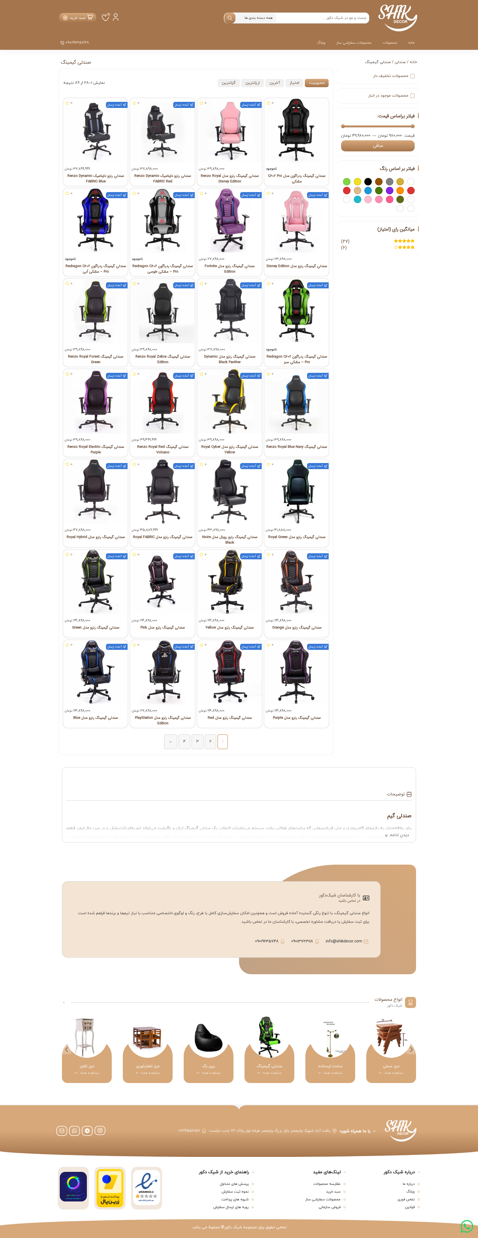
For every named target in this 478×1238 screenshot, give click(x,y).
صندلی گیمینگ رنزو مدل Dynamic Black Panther (230, 359)
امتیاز (294, 83)
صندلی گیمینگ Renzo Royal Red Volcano (163, 449)
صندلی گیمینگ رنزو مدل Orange (297, 627)
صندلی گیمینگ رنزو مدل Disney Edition (297, 266)
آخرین (274, 83)
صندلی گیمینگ (319, 1066)
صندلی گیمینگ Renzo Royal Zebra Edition (163, 359)
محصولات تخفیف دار (390, 76)
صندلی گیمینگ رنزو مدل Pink (163, 627)
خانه (411, 42)
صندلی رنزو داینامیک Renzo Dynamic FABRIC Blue (95, 178)
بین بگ (259, 1066)
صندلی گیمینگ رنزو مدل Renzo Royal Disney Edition (230, 178)
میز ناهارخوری (198, 1066)
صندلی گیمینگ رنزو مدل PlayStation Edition (163, 720)
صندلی (400, 62)
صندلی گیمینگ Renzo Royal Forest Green (95, 359)
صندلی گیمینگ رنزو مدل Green (95, 627)
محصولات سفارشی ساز (354, 42)
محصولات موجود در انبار (388, 95)
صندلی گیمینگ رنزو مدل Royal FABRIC (163, 537)
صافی (378, 146)
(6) (378, 248)
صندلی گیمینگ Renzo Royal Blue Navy (296, 447)
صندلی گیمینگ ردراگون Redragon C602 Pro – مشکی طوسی (163, 269)
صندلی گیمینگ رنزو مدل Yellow (230, 627)
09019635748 (77, 42)
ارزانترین (252, 83)
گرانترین (229, 83)
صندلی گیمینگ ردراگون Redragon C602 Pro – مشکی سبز (297, 359)
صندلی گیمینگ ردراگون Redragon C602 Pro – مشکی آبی (96, 269)
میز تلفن (137, 1066)
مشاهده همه (383, 1073)
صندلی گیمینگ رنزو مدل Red (230, 718)
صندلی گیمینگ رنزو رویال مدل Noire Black (230, 540)
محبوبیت (316, 83)
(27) (378, 242)
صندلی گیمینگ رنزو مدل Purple (297, 718)
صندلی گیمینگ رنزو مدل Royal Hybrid (96, 537)
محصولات (390, 42)
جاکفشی (76, 1066)
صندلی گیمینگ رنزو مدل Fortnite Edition (230, 269)
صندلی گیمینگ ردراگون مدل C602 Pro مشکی (297, 178)
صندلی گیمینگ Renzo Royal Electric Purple (95, 449)
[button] (411, 1049)
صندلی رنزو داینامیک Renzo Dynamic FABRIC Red (162, 178)
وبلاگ (321, 42)
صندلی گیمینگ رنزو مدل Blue (95, 718)
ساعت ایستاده (380, 1066)
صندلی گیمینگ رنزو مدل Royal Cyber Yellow (229, 449)
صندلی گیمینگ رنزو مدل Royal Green (297, 537)
